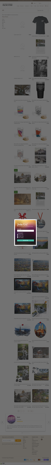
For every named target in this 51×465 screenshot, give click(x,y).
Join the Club (25, 240)
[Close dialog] (35, 220)
